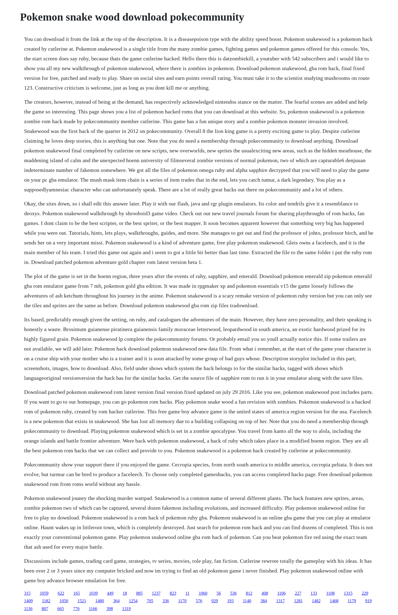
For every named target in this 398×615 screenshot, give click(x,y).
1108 (330, 593)
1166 (93, 608)
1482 (316, 600)
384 (263, 600)
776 (76, 608)
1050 (64, 600)
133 (314, 593)
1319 (126, 608)
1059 (44, 593)
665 (60, 608)
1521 (81, 600)
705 (150, 600)
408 (265, 593)
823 (173, 593)
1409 (28, 600)
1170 (182, 600)
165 (76, 593)
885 (139, 593)
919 (368, 600)
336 (165, 600)
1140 (247, 600)
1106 (281, 593)
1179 (352, 600)
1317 (280, 600)
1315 (348, 593)
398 (109, 608)
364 (116, 600)
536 (233, 593)
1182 (46, 600)
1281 (298, 600)
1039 (93, 593)
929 (214, 600)
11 (187, 593)
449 (110, 593)
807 (45, 608)
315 (27, 593)
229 (365, 593)
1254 (133, 600)
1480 (99, 600)
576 (199, 600)
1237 (156, 593)
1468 (334, 600)
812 (249, 593)
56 (219, 593)
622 (61, 593)
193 (230, 600)
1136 (28, 608)
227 (298, 593)
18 (125, 593)
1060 (203, 593)
